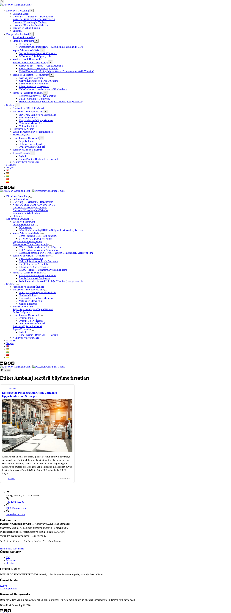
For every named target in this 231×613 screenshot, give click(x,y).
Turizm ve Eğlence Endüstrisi (27, 326)
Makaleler (11, 340)
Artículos (12, 388)
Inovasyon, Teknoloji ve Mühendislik (37, 292)
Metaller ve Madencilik (30, 301)
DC (8, 557)
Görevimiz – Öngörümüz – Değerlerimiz (33, 202)
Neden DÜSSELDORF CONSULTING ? (34, 204)
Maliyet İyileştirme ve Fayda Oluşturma (38, 261)
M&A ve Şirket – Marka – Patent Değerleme (41, 247)
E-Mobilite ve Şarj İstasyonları (34, 267)
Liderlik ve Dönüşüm (23, 224)
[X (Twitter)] (12, 363)
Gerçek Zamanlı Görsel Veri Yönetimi (38, 235)
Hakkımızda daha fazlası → (14, 548)
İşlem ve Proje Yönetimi (31, 258)
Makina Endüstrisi (28, 303)
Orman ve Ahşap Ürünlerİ (32, 323)
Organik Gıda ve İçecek (31, 320)
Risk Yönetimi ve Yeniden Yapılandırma (38, 250)
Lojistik (22, 332)
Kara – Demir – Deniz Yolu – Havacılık (38, 335)
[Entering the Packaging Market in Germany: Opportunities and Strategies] (37, 451)
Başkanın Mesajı (21, 199)
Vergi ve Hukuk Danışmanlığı (27, 241)
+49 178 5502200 (15, 501)
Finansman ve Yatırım (23, 306)
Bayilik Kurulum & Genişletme (34, 278)
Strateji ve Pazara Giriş (24, 221)
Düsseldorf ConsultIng (17, 196)
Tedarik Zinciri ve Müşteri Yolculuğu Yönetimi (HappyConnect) (50, 281)
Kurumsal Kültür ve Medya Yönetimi (37, 275)
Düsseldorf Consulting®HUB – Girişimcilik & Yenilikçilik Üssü (51, 230)
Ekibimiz (17, 216)
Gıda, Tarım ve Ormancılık (26, 315)
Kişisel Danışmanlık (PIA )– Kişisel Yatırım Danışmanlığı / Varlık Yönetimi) (56, 252)
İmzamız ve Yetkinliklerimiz (26, 213)
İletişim (10, 343)
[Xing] (9, 611)
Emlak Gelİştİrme (21, 312)
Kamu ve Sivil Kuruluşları (26, 337)
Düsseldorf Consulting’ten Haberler (30, 210)
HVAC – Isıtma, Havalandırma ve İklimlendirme (43, 269)
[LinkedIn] (2, 363)
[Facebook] (9, 363)
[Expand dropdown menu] (31, 197)
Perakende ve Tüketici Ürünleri (28, 286)
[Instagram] (6, 363)
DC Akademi (25, 227)
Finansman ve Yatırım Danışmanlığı (30, 244)
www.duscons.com (15, 514)
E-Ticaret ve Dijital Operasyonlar (35, 238)
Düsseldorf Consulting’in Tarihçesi (30, 207)
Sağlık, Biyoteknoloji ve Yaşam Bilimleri (33, 309)
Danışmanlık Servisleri (17, 218)
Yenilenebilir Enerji (28, 295)
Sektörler (10, 284)
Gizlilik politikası (8, 588)
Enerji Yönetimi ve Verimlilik (33, 264)
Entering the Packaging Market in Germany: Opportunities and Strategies (29, 394)
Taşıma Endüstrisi (21, 329)
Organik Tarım (26, 318)
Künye (3, 585)
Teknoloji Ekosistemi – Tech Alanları (31, 255)
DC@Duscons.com (16, 508)
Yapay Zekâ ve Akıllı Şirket (26, 233)
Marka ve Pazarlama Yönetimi (28, 272)
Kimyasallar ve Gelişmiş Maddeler (36, 298)
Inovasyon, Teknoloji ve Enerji (28, 289)
